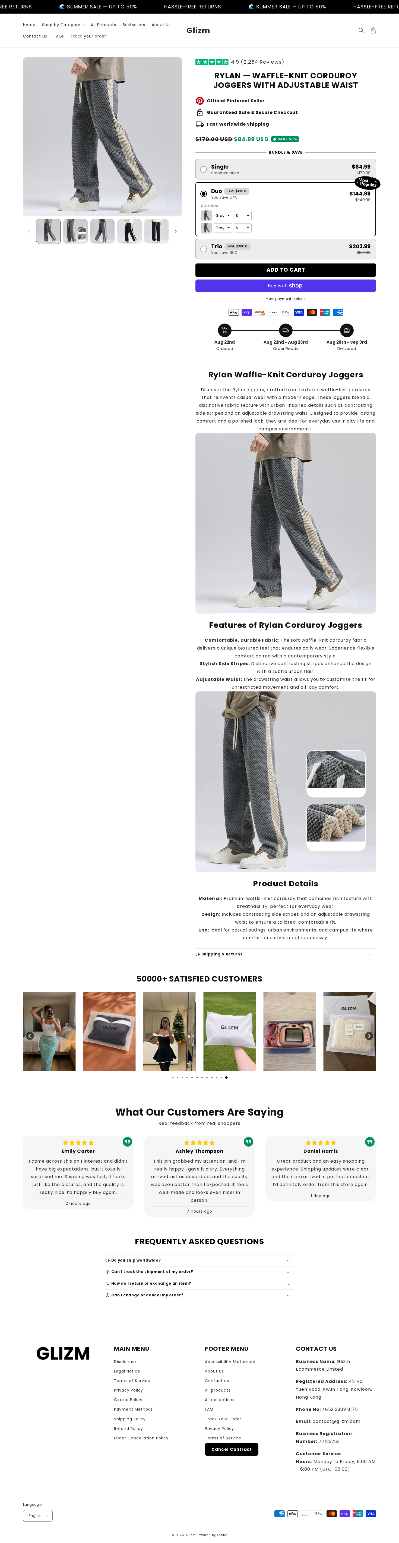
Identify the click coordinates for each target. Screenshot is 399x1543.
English (35, 1515)
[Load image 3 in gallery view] (102, 231)
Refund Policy (128, 1428)
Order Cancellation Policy (141, 1438)
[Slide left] (29, 231)
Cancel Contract (231, 1449)
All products (217, 1390)
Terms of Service (132, 1380)
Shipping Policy (130, 1419)
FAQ (209, 1409)
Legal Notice (127, 1371)
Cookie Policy (128, 1399)
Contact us (217, 1380)
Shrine (222, 1535)
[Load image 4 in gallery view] (129, 231)
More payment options (286, 298)
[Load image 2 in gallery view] (75, 231)
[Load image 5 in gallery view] (156, 231)
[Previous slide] (30, 1036)
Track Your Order (223, 1419)
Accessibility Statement (230, 1361)
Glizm (191, 1535)
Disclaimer (125, 1361)
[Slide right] (176, 231)
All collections (220, 1399)
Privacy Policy (128, 1390)
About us (214, 1371)
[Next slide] (369, 1036)
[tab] (172, 1077)
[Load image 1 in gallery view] (48, 231)
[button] (63, 24)
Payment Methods (133, 1409)
